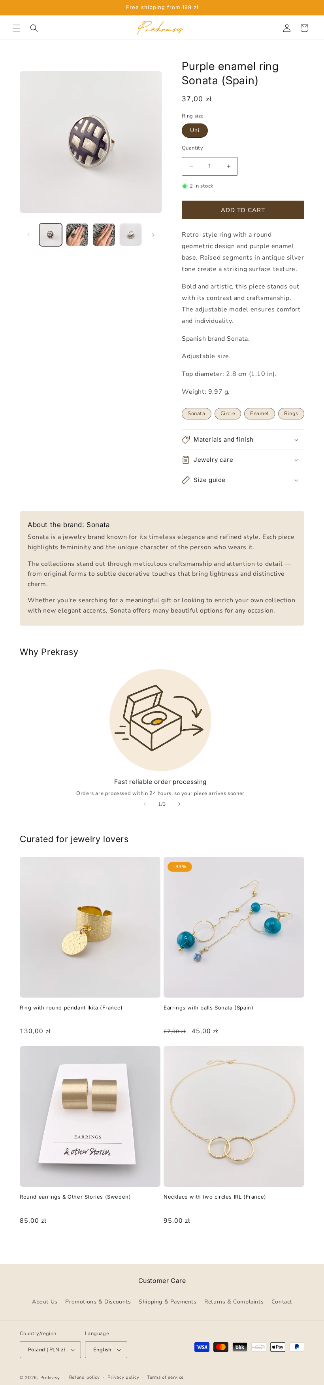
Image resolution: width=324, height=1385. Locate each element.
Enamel (259, 413)
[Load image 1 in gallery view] (50, 234)
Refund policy (84, 1377)
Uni (195, 130)
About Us (45, 1301)
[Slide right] (153, 234)
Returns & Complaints (234, 1301)
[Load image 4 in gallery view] (130, 234)
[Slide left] (28, 234)
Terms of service (165, 1377)
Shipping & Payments (167, 1301)
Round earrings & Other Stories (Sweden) (75, 1196)
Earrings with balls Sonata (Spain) (208, 1007)
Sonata (196, 413)
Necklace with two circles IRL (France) (215, 1196)
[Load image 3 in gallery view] (103, 234)
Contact (281, 1301)
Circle (227, 413)
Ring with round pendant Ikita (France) (71, 1007)
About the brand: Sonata (69, 525)
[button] (16, 28)
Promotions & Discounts (98, 1301)
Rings (291, 413)
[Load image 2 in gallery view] (77, 234)
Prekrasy (50, 1378)
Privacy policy (123, 1377)
